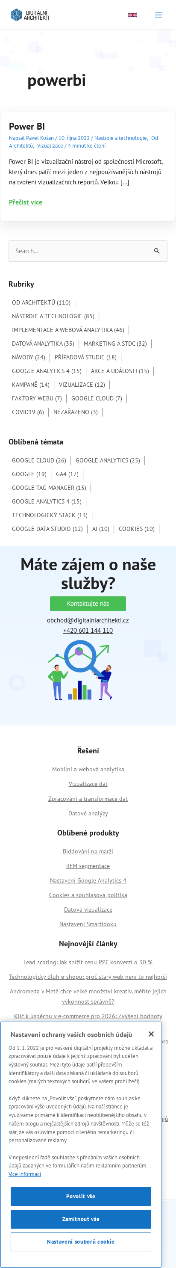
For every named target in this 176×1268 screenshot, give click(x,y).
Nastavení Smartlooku (88, 924)
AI (100, 529)
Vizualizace (50, 145)
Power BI (27, 126)
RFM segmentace (88, 866)
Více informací (25, 1174)
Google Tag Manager (49, 488)
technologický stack (50, 515)
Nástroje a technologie (120, 138)
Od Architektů (41, 302)
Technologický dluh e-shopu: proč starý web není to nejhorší (88, 977)
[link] (132, 15)
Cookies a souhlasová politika (88, 895)
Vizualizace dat (88, 784)
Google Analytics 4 (47, 371)
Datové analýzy (88, 813)
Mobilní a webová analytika (88, 769)
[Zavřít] (151, 1034)
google (29, 474)
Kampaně (31, 384)
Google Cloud (96, 398)
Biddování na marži (88, 851)
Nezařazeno (75, 412)
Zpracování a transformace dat (88, 799)
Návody (28, 357)
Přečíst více (25, 202)
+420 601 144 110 (88, 630)
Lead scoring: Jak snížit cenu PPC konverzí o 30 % (88, 962)
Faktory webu (37, 398)
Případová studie (86, 357)
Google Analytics (108, 460)
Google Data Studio (47, 529)
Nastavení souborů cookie (81, 1241)
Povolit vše (80, 1196)
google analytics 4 (47, 501)
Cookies (137, 529)
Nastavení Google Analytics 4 (88, 880)
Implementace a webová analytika (68, 330)
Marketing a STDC (115, 343)
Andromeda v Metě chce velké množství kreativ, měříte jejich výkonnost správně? (88, 996)
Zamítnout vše (81, 1219)
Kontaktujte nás (88, 603)
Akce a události (120, 371)
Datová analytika (43, 343)
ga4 (67, 474)
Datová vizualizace (88, 909)
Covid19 (28, 412)
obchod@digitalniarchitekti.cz (88, 620)
